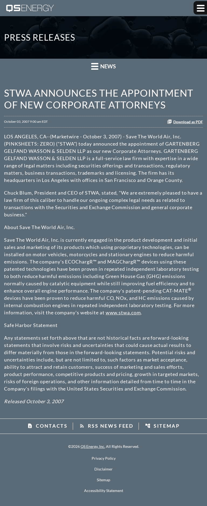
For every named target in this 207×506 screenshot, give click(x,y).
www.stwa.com (123, 312)
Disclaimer (103, 469)
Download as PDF (188, 122)
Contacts (47, 426)
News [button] (107, 66)
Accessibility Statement (103, 491)
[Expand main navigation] (200, 8)
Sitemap (162, 426)
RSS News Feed (106, 426)
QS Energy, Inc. (93, 446)
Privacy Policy (104, 458)
